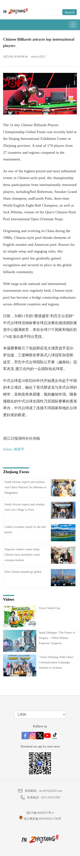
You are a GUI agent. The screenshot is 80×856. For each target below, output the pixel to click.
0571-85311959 (51, 797)
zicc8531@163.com (50, 790)
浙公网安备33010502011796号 (42, 818)
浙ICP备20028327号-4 (40, 812)
